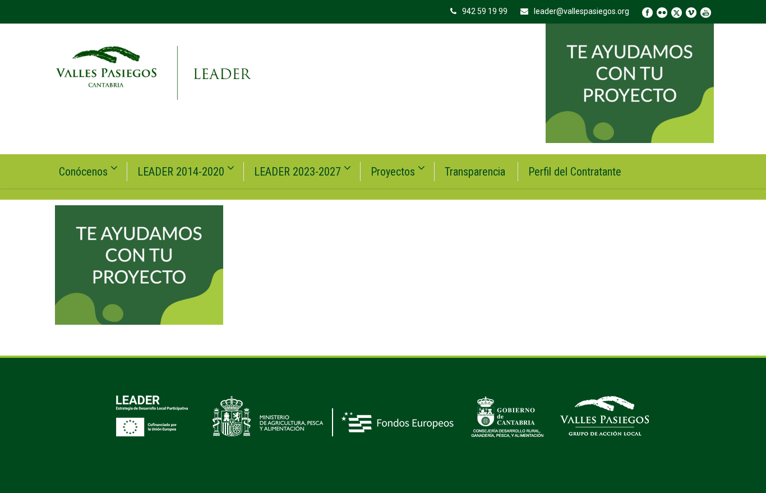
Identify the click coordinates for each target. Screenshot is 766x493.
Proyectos (393, 171)
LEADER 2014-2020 (180, 171)
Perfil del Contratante (574, 171)
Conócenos (83, 171)
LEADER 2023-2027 (297, 171)
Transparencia (475, 171)
